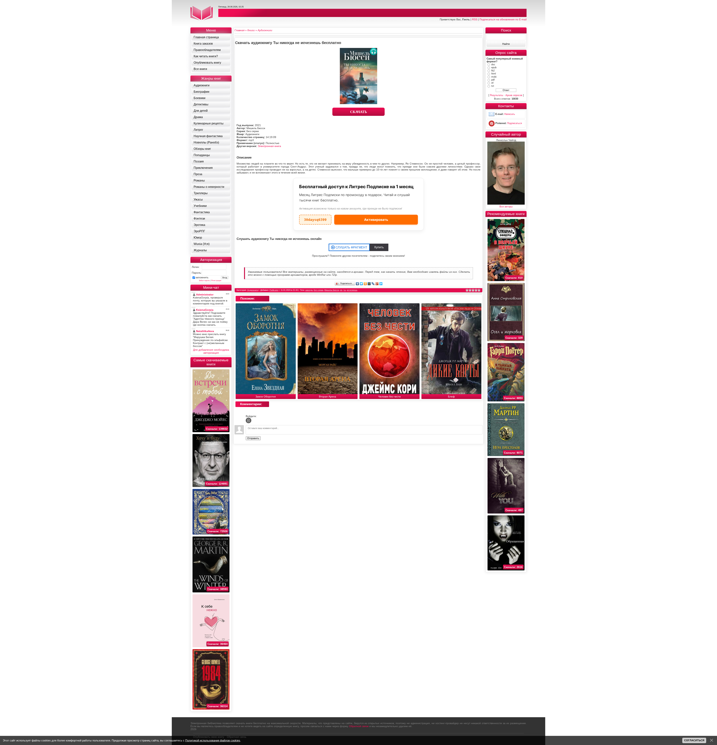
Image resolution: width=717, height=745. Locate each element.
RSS (474, 19)
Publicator (273, 290)
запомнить (201, 277)
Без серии (318, 290)
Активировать (376, 220)
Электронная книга (269, 146)
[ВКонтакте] (357, 283)
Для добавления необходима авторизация (211, 351)
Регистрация (216, 280)
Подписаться (514, 123)
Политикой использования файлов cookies (212, 740)
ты (344, 290)
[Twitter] (361, 283)
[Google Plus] (377, 283)
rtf (492, 83)
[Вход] (248, 420)
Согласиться (694, 740)
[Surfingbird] (381, 283)
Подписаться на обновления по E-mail (503, 19)
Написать (509, 114)
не (341, 290)
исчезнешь (352, 290)
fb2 (493, 70)
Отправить (253, 438)
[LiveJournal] (373, 283)
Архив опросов (513, 95)
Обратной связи (359, 726)
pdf (493, 79)
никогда (309, 290)
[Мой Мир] (369, 283)
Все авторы (506, 206)
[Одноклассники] (365, 283)
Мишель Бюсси (331, 290)
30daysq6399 (315, 218)
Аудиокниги (252, 290)
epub (493, 67)
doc (493, 64)
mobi (493, 76)
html (493, 73)
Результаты (496, 95)
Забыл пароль (204, 280)
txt (492, 85)
